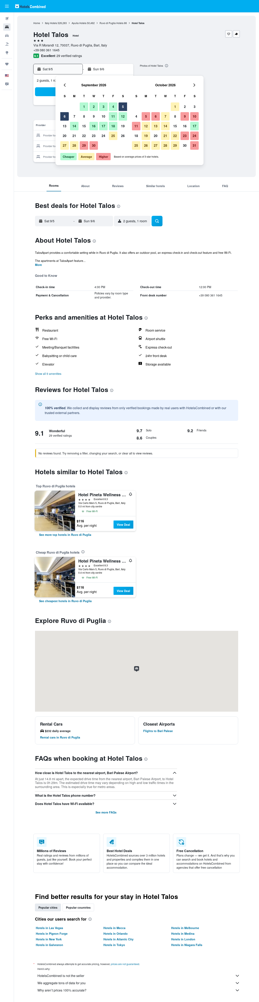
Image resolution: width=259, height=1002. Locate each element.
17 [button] (103, 126)
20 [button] (64, 135)
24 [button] (103, 135)
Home (36, 23)
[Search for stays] (7, 27)
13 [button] (64, 126)
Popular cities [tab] (47, 907)
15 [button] (84, 126)
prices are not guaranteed (125, 964)
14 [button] (74, 126)
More (38, 265)
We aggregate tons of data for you (61, 983)
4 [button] (113, 106)
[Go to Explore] (7, 52)
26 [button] (123, 135)
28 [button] (74, 145)
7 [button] (74, 116)
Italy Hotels (51, 23)
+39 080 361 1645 (46, 50)
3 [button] (103, 106)
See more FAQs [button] (106, 812)
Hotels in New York (49, 939)
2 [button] (94, 106)
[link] (65, 535)
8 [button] (84, 116)
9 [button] (94, 116)
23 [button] (94, 135)
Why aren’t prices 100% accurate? (61, 990)
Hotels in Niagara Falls (186, 945)
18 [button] (113, 126)
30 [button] (94, 145)
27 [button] (64, 145)
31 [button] (194, 145)
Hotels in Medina (182, 933)
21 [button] (74, 135)
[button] (6, 6)
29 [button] (84, 145)
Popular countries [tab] (78, 907)
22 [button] (84, 135)
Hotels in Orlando (115, 933)
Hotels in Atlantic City (118, 939)
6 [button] (65, 116)
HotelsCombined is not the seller (60, 975)
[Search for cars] (7, 36)
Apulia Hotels (79, 23)
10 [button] (103, 116)
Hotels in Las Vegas (49, 928)
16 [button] (94, 126)
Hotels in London (183, 939)
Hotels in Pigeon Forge (52, 933)
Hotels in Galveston (49, 945)
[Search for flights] (7, 19)
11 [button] (113, 116)
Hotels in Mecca (114, 928)
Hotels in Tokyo (114, 945)
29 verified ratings (69, 55)
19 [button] (123, 126)
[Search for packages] (7, 44)
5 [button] (123, 106)
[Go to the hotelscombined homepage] (30, 6)
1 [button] (84, 106)
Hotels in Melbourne (185, 928)
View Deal (123, 525)
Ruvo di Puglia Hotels (111, 23)
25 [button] (113, 135)
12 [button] (123, 116)
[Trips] (7, 64)
